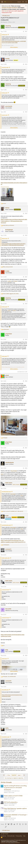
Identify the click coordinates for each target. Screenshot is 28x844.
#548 (26, 303)
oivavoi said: (4, 115)
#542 (26, 64)
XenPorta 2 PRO (4, 842)
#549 (26, 339)
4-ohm (9, 281)
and (8, 225)
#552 (26, 468)
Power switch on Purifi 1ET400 (13, 796)
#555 (26, 554)
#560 (26, 733)
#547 (26, 276)
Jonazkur (6, 818)
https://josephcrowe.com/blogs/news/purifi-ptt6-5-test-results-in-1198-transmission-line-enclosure (14, 221)
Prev (9, 775)
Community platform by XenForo (13, 840)
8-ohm (15, 281)
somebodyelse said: (6, 491)
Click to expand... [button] (14, 47)
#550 (26, 381)
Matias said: (4, 238)
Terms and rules (11, 836)
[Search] (26, 1)
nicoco (5, 797)
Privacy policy (19, 836)
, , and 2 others (11, 293)
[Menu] (2, 1)
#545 (26, 213)
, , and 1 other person (13, 511)
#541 (26, 31)
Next (19, 775)
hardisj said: (4, 34)
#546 (26, 235)
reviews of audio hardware (10, 7)
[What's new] (23, 1)
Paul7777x (6, 803)
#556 (26, 586)
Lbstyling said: (5, 67)
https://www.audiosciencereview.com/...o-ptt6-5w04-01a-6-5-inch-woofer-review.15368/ (14, 41)
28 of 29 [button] (14, 775)
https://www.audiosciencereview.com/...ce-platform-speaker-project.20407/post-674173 (13, 541)
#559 (26, 686)
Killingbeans (5, 22)
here (5, 11)
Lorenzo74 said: (5, 589)
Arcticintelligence (8, 791)
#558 (26, 655)
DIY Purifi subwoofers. (11, 802)
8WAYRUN (18, 842)
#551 (26, 447)
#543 (26, 89)
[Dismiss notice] (25, 6)
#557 (26, 614)
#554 (26, 522)
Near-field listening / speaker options (15, 808)
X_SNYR (5, 810)
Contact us (3, 836)
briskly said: (4, 306)
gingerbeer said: (5, 737)
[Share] (23, 31)
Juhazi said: (4, 356)
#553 (26, 488)
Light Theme (5, 833)
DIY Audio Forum (16, 791)
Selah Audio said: (6, 558)
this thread (14, 470)
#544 (26, 112)
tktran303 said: (5, 689)
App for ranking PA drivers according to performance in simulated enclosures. (15, 787)
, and (9, 676)
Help (24, 836)
